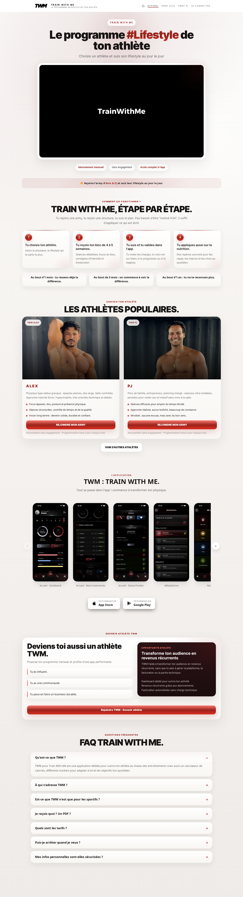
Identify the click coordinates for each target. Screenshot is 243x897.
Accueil (153, 5)
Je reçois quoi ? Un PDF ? (53, 814)
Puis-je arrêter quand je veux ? (57, 842)
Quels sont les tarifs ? (51, 828)
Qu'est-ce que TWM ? (50, 757)
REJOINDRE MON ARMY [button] (70, 424)
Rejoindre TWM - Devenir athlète (121, 709)
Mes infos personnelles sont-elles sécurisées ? (69, 857)
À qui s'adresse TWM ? (51, 785)
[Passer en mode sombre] (143, 6)
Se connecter (200, 5)
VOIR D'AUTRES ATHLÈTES (121, 447)
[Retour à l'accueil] (41, 6)
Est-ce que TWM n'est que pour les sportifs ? (67, 799)
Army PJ (183, 5)
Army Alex (168, 5)
